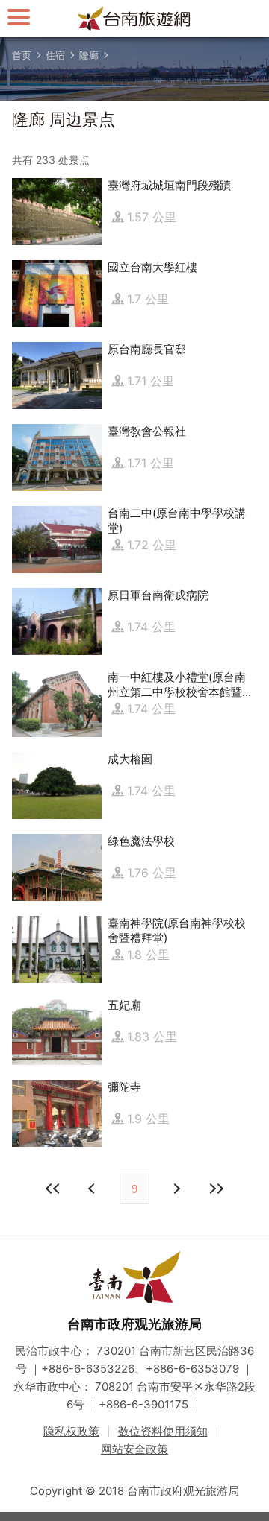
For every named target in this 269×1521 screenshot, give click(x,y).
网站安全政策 (134, 1449)
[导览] (18, 17)
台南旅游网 (134, 19)
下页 (93, 1189)
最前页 (53, 1189)
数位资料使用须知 (163, 1431)
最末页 (216, 1189)
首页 (21, 55)
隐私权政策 (71, 1431)
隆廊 (89, 55)
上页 (176, 1189)
